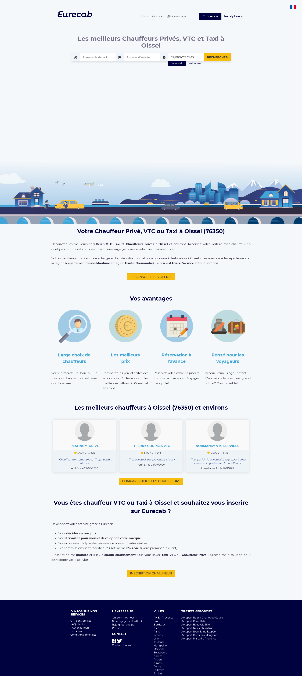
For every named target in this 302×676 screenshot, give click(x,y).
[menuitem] (151, 12)
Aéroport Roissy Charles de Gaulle (202, 617)
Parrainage (178, 16)
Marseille (159, 649)
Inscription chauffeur (151, 573)
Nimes (157, 663)
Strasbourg (160, 652)
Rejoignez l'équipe (123, 624)
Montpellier (161, 645)
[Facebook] (114, 640)
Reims (157, 666)
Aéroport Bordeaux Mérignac (199, 635)
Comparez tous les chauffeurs (151, 481)
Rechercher (217, 57)
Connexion (210, 16)
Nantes (158, 656)
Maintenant (195, 63)
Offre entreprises (80, 620)
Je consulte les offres (151, 277)
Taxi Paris (76, 631)
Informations (151, 16)
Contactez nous (121, 645)
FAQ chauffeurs (79, 627)
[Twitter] (119, 640)
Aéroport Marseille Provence (198, 638)
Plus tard (177, 63)
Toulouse (159, 642)
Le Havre (159, 670)
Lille (156, 638)
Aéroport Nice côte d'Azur (197, 628)
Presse (116, 628)
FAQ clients (77, 624)
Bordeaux (159, 624)
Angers (158, 659)
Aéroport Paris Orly (193, 621)
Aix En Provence (163, 617)
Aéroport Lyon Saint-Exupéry (199, 631)
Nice (156, 628)
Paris (157, 631)
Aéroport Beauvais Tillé (195, 624)
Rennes (158, 635)
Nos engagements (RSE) (127, 621)
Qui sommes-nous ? (124, 617)
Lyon (156, 621)
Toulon (158, 673)
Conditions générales (83, 634)
